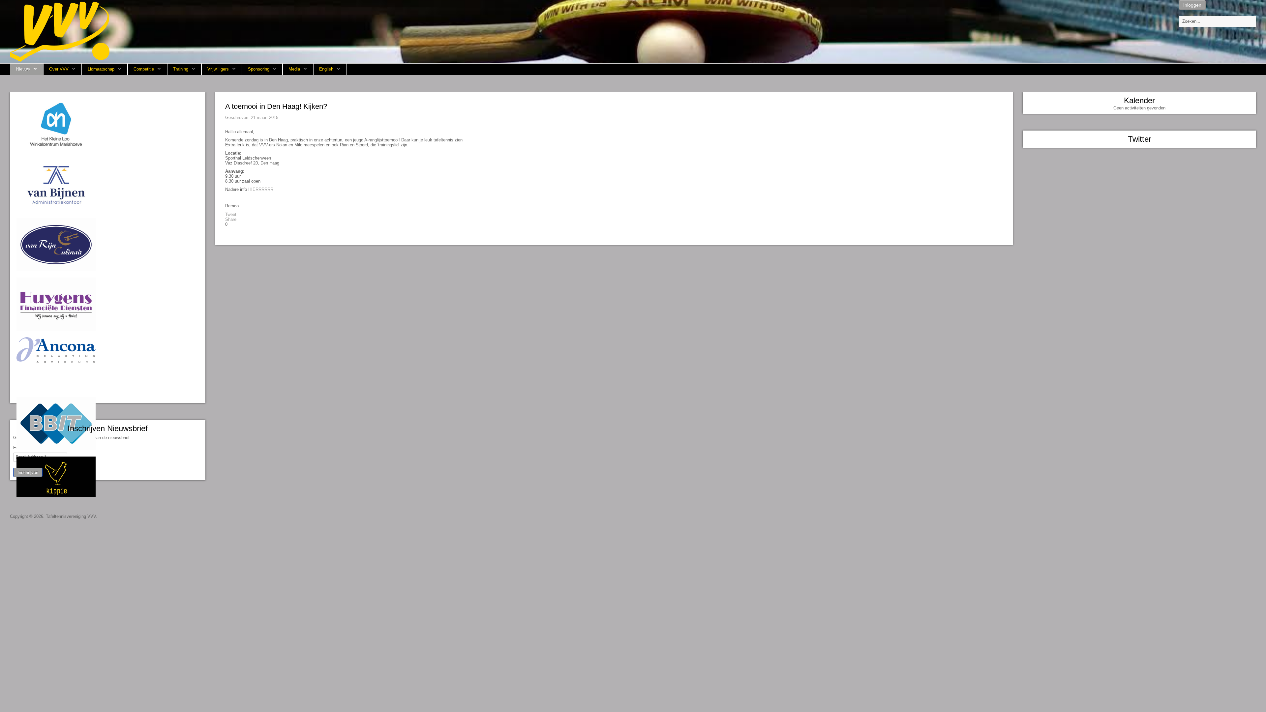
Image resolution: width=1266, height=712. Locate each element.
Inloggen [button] (1192, 5)
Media (294, 69)
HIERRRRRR (260, 189)
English (326, 69)
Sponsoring (258, 69)
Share (230, 219)
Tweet (230, 214)
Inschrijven (27, 472)
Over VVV (59, 69)
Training (180, 69)
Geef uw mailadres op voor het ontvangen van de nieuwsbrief (71, 437)
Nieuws (23, 69)
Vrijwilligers (218, 69)
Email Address (28, 447)
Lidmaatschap (101, 69)
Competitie (144, 69)
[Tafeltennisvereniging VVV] (59, 31)
